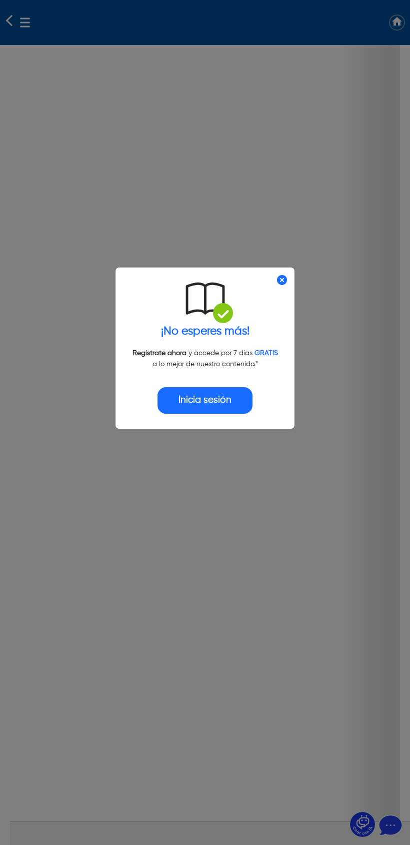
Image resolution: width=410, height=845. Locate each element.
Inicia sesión (205, 400)
